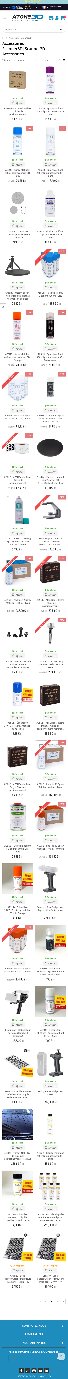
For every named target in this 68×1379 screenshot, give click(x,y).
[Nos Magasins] (51, 17)
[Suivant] (63, 1301)
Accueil (3, 38)
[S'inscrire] (57, 1357)
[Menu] (4, 18)
